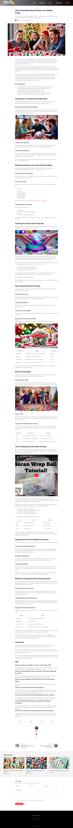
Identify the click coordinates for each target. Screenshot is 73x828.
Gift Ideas (29, 20)
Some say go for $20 (32, 298)
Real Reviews (59, 2)
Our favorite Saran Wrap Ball (21, 264)
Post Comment (19, 803)
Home (34, 2)
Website (46, 786)
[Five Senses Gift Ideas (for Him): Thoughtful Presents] (14, 763)
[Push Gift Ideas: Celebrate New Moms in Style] (59, 763)
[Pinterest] (42, 721)
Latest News (42, 2)
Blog (50, 2)
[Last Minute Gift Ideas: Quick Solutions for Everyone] (36, 763)
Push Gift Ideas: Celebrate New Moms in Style (58, 770)
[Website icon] (36, 734)
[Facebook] (20, 721)
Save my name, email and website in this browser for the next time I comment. (31, 800)
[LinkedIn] (52, 721)
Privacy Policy (36, 817)
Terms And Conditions (36, 819)
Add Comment (19, 790)
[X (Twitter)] (31, 721)
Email (32, 786)
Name (17, 786)
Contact (67, 2)
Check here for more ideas (40, 200)
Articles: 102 (36, 736)
